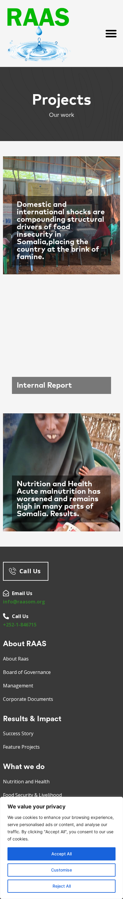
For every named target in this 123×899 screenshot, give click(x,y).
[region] (61, 848)
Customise (61, 869)
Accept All (61, 853)
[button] (111, 33)
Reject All (62, 886)
